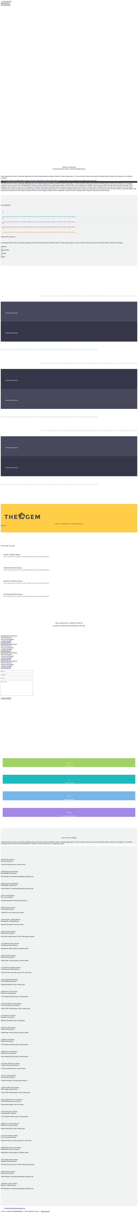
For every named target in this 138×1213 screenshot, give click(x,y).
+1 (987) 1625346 (6, 641)
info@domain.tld (6, 642)
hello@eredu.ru (5, 3)
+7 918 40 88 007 (6, 1)
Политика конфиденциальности (15, 1208)
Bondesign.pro (45, 1211)
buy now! (3, 525)
